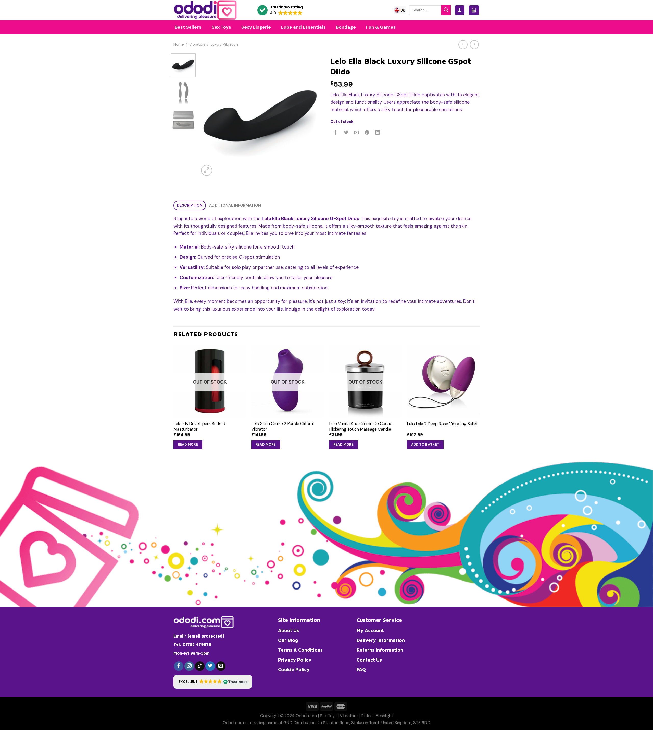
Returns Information (380, 650)
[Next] (313, 115)
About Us (288, 630)
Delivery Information (381, 640)
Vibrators (197, 44)
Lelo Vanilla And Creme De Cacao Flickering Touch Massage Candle (360, 426)
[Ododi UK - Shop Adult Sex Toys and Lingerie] (209, 10)
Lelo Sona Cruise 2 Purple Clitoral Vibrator (282, 426)
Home (178, 44)
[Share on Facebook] (336, 133)
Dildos (366, 716)
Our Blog (288, 640)
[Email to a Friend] (356, 133)
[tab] (189, 205)
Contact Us (369, 660)
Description (190, 205)
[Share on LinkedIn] (378, 133)
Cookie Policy (294, 669)
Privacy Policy (294, 660)
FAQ (361, 669)
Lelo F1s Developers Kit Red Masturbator (199, 426)
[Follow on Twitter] (210, 666)
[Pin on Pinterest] (367, 133)
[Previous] (208, 115)
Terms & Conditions (300, 650)
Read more (188, 444)
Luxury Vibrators (225, 44)
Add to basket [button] (425, 444)
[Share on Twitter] (346, 133)
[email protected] (205, 636)
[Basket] (474, 10)
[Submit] (446, 10)
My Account (370, 630)
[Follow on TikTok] (200, 666)
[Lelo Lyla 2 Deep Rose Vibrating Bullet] (443, 380)
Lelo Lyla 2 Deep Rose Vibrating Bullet (442, 424)
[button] (280, 10)
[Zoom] (206, 170)
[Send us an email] (221, 666)
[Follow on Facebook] (179, 666)
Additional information (235, 205)
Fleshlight (384, 716)
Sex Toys (328, 716)
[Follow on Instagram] (189, 666)
